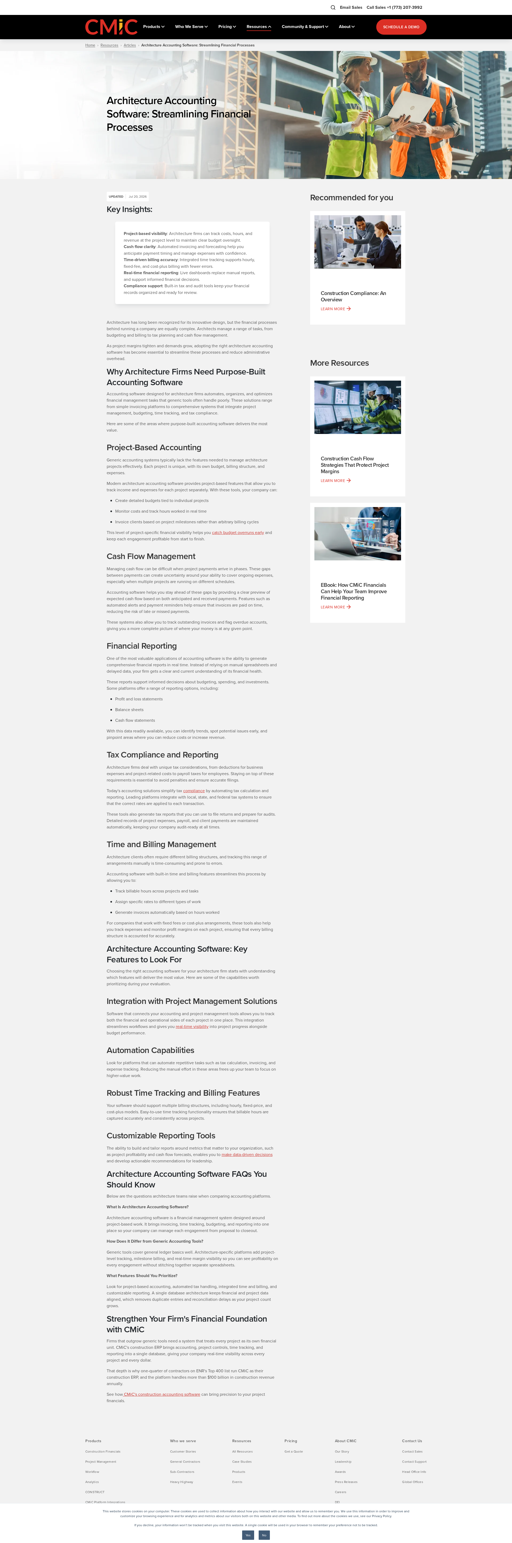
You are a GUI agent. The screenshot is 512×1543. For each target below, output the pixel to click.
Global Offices (412, 1482)
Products (239, 1471)
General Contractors (185, 1461)
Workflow (92, 1471)
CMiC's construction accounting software (161, 1394)
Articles (130, 45)
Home (90, 45)
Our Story (342, 1451)
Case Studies (242, 1461)
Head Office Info (414, 1471)
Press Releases (346, 1482)
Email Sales (351, 7)
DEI (337, 1502)
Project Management (100, 1461)
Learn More (333, 309)
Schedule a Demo (401, 27)
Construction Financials (103, 1451)
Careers (341, 1492)
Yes (248, 1535)
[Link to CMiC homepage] (112, 27)
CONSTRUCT (95, 1492)
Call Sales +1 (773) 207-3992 (394, 7)
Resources (109, 45)
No (264, 1535)
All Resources (242, 1451)
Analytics (92, 1482)
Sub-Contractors (182, 1471)
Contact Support (414, 1461)
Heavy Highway (181, 1482)
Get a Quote (294, 1451)
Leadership (343, 1461)
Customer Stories (183, 1451)
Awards (340, 1471)
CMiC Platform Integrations (105, 1502)
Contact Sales (412, 1451)
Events (237, 1482)
